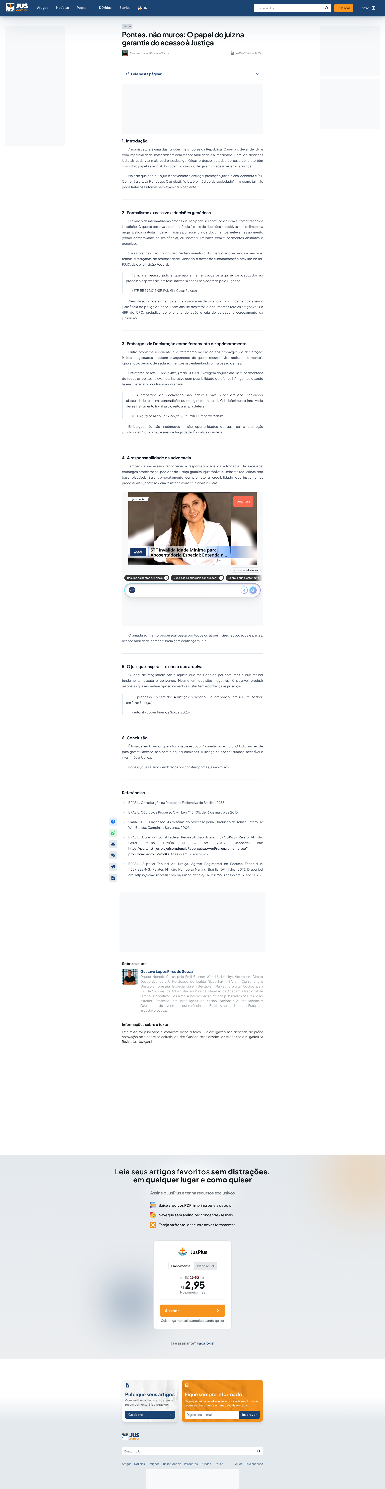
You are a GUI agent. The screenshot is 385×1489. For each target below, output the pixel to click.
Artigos (42, 7)
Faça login (205, 1343)
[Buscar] (327, 8)
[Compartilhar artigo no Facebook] (113, 822)
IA (145, 8)
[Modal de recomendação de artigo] (113, 844)
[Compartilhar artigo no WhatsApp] (113, 833)
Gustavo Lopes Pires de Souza (166, 971)
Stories (125, 7)
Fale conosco (254, 1463)
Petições (153, 1463)
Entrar (364, 8)
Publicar (343, 8)
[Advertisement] (192, 1096)
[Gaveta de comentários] (113, 855)
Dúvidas (105, 7)
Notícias (62, 7)
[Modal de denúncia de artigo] (113, 867)
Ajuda (239, 1463)
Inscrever (249, 1414)
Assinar (172, 1310)
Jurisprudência (171, 1463)
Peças (81, 7)
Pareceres (191, 1463)
